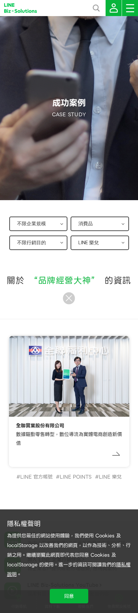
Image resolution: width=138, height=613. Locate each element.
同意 (69, 596)
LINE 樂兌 (110, 477)
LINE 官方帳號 (36, 477)
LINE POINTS (75, 477)
